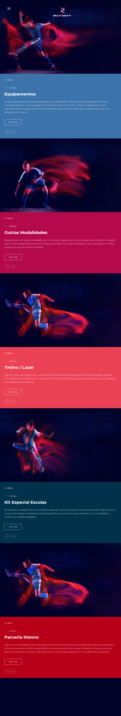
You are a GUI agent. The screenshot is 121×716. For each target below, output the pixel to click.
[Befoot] (60, 8)
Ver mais (13, 122)
